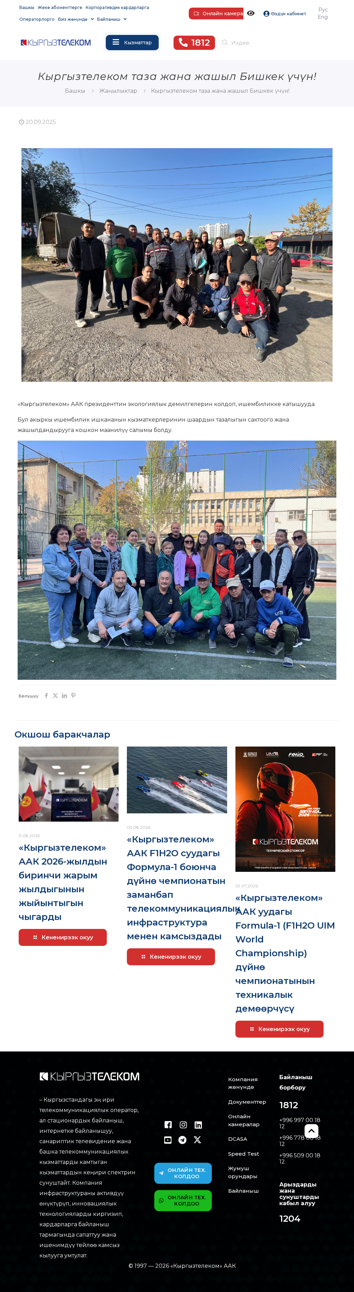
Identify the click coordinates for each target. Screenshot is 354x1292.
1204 (289, 1218)
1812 (288, 1105)
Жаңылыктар (118, 91)
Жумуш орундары (243, 1172)
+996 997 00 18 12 (299, 1123)
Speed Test (243, 1153)
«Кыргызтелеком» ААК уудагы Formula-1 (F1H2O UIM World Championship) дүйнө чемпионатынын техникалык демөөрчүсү (285, 953)
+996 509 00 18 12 (299, 1158)
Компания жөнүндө (243, 1083)
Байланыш (243, 1190)
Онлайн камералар (244, 1120)
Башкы (75, 91)
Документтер (247, 1102)
